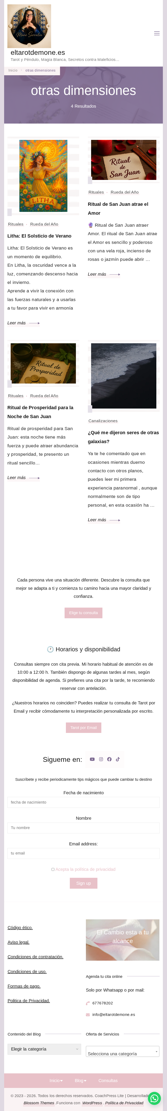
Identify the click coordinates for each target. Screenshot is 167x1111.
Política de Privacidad (124, 1103)
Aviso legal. (19, 942)
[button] (154, 1098)
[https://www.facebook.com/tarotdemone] (109, 759)
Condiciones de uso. (27, 971)
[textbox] (122, 1053)
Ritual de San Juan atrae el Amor (118, 208)
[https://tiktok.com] (118, 759)
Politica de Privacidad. (29, 1000)
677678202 (102, 1003)
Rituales (15, 224)
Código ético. (20, 927)
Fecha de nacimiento (83, 792)
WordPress (92, 1103)
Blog (79, 1080)
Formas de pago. (24, 986)
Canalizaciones (103, 421)
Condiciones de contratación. (35, 956)
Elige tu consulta (83, 613)
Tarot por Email (83, 728)
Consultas (108, 1080)
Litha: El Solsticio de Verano (39, 236)
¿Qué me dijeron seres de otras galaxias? (123, 437)
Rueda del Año (44, 224)
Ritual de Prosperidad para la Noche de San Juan (40, 412)
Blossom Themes (39, 1103)
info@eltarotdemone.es (113, 1014)
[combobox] (123, 1051)
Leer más (17, 322)
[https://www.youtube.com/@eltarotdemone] (92, 759)
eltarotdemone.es (38, 52)
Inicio (55, 1080)
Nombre (83, 818)
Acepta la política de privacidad (85, 869)
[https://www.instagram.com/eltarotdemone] (101, 759)
